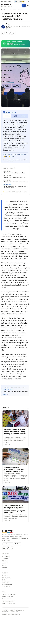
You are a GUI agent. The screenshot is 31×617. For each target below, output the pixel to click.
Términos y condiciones (9, 594)
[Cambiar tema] (28, 1)
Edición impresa (8, 543)
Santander (5, 560)
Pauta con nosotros (7, 584)
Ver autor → (26, 408)
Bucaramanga (6, 556)
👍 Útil (5, 156)
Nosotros (4, 575)
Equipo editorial (6, 577)
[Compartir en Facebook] (2, 33)
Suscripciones (6, 586)
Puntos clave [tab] (15, 116)
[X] (12, 548)
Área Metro (5, 558)
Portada (3, 9)
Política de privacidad (8, 596)
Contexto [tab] (24, 116)
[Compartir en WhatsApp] (6, 33)
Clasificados (5, 582)
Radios (4, 580)
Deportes (4, 567)
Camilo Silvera (7, 25)
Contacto (17, 543)
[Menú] (28, 5)
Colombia (5, 563)
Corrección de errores (8, 603)
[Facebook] (4, 548)
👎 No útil (11, 156)
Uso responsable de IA (8, 601)
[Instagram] (8, 548)
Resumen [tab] (7, 116)
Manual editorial (6, 599)
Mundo (4, 565)
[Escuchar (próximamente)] (13, 33)
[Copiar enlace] (10, 33)
